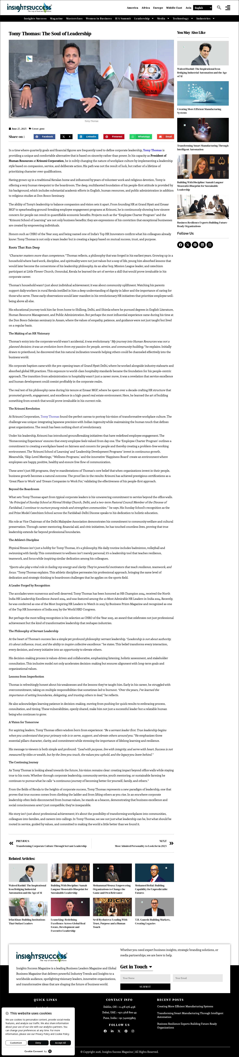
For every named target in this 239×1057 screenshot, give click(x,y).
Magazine (56, 18)
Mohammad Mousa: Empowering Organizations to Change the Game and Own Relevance (112, 889)
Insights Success (35, 18)
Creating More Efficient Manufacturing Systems (185, 1006)
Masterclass (74, 18)
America (132, 7)
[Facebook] (180, 245)
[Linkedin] (202, 245)
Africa (146, 7)
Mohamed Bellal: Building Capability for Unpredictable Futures (151, 889)
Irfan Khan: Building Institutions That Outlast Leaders (27, 921)
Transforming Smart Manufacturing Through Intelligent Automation (202, 147)
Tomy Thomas (50, 416)
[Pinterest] (195, 245)
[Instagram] (209, 245)
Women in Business (99, 18)
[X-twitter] (188, 245)
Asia (188, 7)
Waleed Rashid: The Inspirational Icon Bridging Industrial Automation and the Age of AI (27, 889)
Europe (158, 7)
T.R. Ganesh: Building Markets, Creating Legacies (152, 921)
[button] (218, 7)
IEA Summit (123, 18)
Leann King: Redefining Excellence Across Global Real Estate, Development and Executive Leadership (68, 925)
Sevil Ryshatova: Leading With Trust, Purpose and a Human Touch (110, 923)
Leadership (142, 18)
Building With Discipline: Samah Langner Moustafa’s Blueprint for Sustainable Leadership (69, 889)
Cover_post (38, 128)
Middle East (174, 7)
